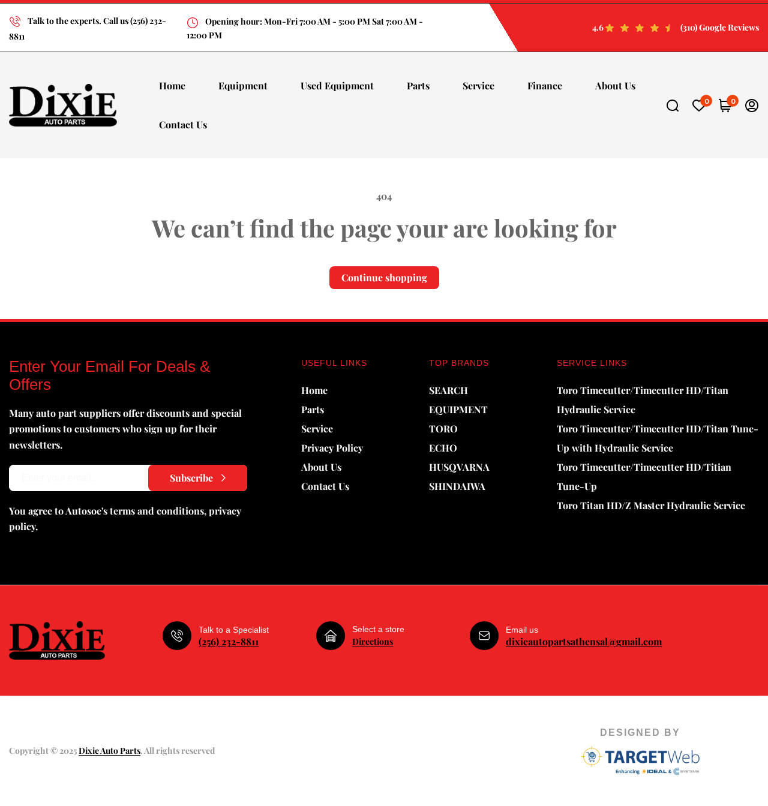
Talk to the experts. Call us (78, 20)
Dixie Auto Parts (109, 750)
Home (314, 390)
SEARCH (448, 390)
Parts (312, 409)
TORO (443, 428)
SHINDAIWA (457, 486)
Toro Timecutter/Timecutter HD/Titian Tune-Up (644, 476)
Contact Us (325, 486)
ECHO (443, 447)
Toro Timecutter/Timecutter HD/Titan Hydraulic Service (642, 400)
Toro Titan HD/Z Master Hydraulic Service (651, 505)
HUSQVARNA (459, 467)
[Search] (672, 105)
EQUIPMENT (458, 409)
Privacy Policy (332, 447)
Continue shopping (384, 277)
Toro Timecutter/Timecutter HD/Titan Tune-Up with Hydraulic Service (657, 438)
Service (317, 428)
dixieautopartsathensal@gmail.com (584, 641)
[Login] (752, 105)
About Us (321, 467)
